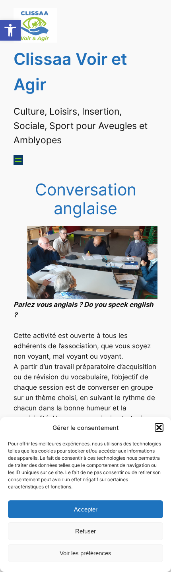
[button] (10, 30)
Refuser (85, 531)
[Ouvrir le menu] (18, 160)
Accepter (85, 509)
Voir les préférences (85, 553)
